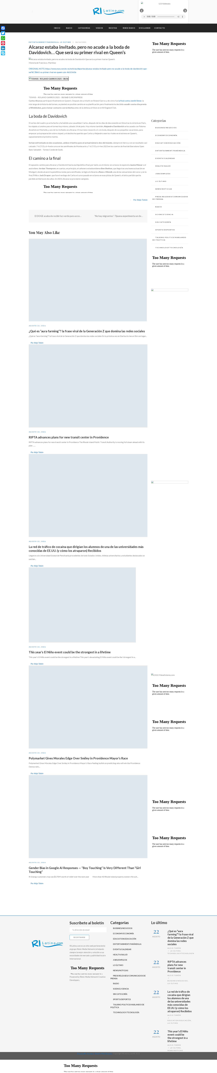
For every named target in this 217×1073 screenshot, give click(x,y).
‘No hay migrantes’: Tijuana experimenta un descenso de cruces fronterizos (119, 216)
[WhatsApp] (3, 38)
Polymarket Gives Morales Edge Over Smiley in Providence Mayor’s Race (78, 758)
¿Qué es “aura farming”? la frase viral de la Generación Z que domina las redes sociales (87, 331)
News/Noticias (163, 189)
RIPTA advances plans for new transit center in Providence (69, 437)
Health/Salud (163, 166)
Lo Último (65, 42)
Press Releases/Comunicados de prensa (170, 198)
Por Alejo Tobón (140, 200)
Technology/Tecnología (169, 248)
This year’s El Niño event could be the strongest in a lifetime (70, 652)
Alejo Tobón (174, 948)
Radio (158, 207)
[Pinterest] (3, 43)
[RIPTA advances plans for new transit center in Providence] (88, 385)
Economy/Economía (166, 135)
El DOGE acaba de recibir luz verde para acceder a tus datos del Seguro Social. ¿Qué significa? (58, 216)
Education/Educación (167, 143)
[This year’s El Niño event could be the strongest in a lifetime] (82, 604)
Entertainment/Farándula (44, 42)
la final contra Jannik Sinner (130, 100)
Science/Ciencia (164, 214)
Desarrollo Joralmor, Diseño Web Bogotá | (95, 1053)
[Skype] (3, 53)
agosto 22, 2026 (37, 326)
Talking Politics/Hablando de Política (169, 238)
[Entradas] (88, 216)
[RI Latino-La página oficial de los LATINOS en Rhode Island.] (108, 12)
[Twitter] (39, 12)
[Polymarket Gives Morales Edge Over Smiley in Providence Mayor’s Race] (88, 707)
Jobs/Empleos (162, 174)
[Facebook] (35, 12)
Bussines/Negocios (166, 128)
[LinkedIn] (3, 48)
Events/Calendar (165, 158)
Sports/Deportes (165, 230)
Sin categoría (163, 222)
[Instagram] (43, 12)
